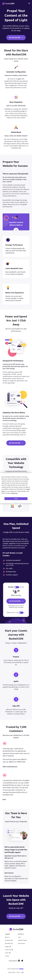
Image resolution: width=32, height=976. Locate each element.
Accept (16, 498)
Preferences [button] (14, 493)
